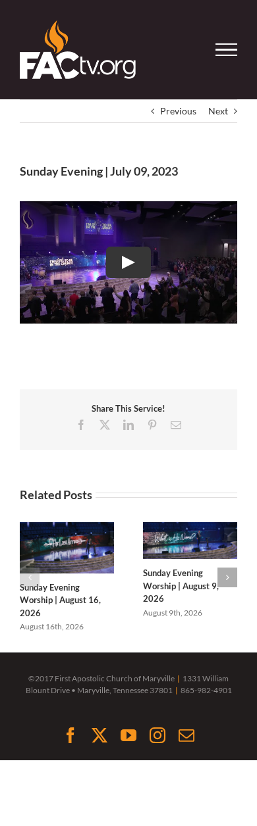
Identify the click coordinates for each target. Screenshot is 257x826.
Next (218, 110)
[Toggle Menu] (226, 50)
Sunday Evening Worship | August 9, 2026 (181, 586)
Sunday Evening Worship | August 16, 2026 (60, 600)
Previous (178, 110)
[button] (30, 577)
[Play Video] (128, 262)
